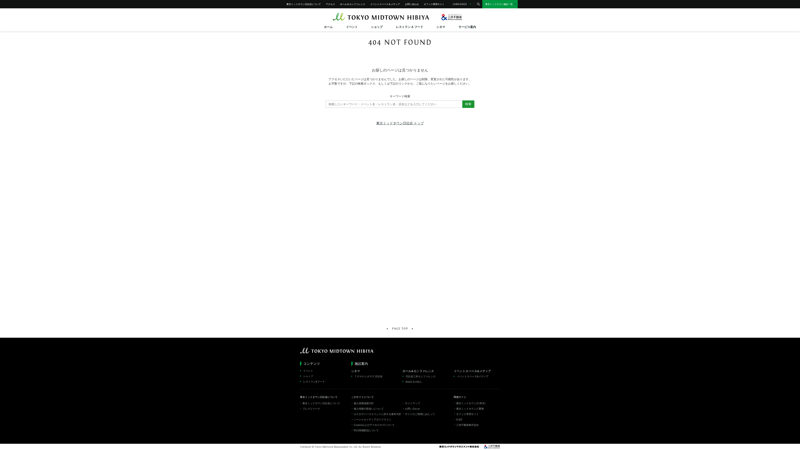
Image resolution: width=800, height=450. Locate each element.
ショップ (377, 27)
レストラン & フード (409, 27)
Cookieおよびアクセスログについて (374, 425)
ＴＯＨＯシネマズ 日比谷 (368, 376)
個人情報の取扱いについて (369, 408)
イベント (352, 27)
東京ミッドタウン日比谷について (303, 4)
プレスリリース (311, 408)
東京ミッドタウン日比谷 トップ (400, 122)
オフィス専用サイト (434, 4)
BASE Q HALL (414, 382)
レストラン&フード (314, 381)
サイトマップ (412, 403)
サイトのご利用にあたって (420, 414)
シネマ (440, 27)
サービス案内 (467, 27)
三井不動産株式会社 (467, 425)
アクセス (330, 4)
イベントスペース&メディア (473, 376)
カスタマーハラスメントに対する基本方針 (377, 414)
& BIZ (459, 419)
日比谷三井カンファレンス (421, 376)
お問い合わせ (412, 4)
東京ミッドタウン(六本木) (470, 403)
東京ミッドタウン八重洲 (470, 408)
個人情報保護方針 (364, 403)
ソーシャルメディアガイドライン (372, 419)
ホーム (328, 27)
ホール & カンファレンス (352, 4)
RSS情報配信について (366, 430)
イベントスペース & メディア (385, 4)
